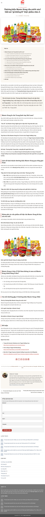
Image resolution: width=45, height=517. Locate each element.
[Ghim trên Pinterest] (26, 359)
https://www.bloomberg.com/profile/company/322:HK (16, 349)
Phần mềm (3, 471)
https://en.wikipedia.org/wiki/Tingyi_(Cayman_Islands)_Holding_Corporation (21, 354)
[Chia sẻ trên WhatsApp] (16, 359)
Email (3, 418)
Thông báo (3, 473)
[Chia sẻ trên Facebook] (19, 359)
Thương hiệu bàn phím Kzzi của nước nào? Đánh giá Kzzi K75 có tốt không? (19, 443)
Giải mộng (3, 464)
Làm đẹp (3, 468)
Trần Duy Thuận (26, 15)
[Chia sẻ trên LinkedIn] (28, 359)
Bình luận (4, 402)
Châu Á (24, 366)
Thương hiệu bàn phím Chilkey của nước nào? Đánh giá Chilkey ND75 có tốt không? (21, 439)
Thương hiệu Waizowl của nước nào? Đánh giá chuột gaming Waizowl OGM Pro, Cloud (22, 454)
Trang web (4, 424)
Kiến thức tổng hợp (5, 466)
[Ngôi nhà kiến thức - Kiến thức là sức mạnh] (22, 2)
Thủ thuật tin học (4, 475)
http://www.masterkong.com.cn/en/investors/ (14, 345)
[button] (1, 2)
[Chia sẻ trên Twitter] (21, 359)
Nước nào (31, 366)
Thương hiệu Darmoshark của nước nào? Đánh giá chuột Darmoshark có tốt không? (21, 446)
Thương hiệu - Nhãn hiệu (37, 366)
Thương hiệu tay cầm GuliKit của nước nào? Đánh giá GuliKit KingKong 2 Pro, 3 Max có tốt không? (22, 451)
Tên (3, 413)
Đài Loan (27, 366)
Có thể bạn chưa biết (22, 7)
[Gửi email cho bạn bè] (24, 359)
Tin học (2, 478)
